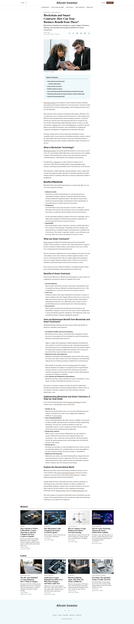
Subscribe (67, 314)
